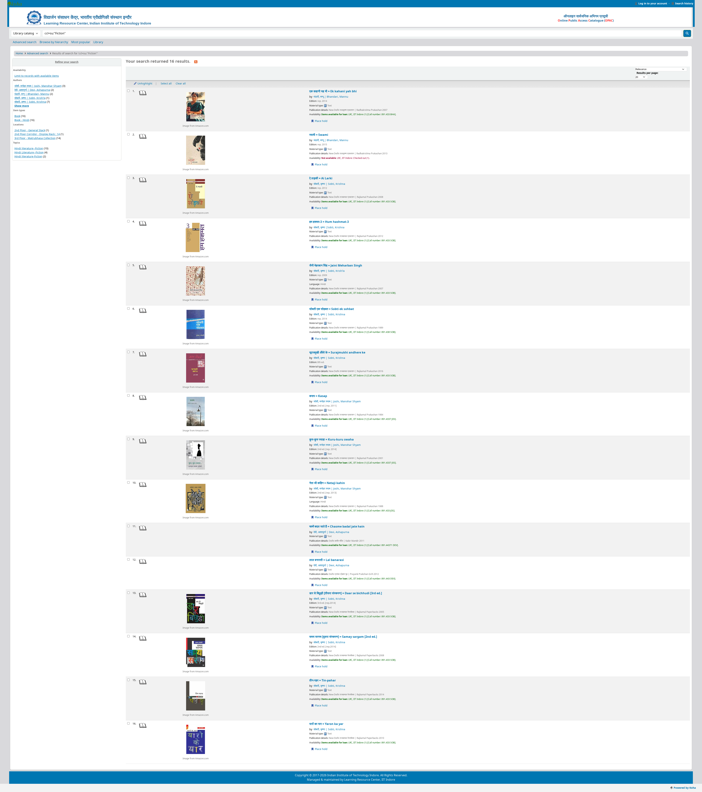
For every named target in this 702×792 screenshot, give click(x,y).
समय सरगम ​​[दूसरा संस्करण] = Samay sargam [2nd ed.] (343, 637)
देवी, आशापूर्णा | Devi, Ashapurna (32, 90)
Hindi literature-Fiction (28, 156)
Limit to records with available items (36, 76)
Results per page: (647, 73)
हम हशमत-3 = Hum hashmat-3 (329, 222)
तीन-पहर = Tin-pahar (322, 680)
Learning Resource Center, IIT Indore (16, 3)
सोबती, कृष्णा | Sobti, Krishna (30, 102)
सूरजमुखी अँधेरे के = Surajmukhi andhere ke (337, 352)
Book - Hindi (21, 120)
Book (17, 116)
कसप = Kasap (318, 396)
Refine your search (66, 62)
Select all (166, 84)
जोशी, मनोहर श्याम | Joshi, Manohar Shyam (38, 86)
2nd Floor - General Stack (29, 130)
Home (19, 53)
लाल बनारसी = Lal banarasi (326, 560)
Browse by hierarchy (54, 42)
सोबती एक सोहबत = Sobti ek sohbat (331, 309)
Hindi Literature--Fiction (29, 152)
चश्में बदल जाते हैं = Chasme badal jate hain (337, 526)
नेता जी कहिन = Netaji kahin (327, 483)
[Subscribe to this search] (195, 61)
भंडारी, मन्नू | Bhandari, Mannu (31, 94)
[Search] (687, 33)
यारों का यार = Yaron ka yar (326, 724)
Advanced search (24, 42)
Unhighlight (144, 84)
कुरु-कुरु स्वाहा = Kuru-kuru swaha (331, 439)
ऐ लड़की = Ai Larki (320, 178)
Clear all (181, 84)
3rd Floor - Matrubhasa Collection (35, 138)
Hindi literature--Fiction (28, 148)
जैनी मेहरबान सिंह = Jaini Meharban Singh (335, 265)
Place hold (320, 121)
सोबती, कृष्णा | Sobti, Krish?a (30, 98)
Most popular (80, 42)
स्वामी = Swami (318, 135)
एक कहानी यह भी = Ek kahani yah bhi (333, 91)
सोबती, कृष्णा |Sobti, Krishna (329, 227)
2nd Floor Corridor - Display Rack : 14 (37, 134)
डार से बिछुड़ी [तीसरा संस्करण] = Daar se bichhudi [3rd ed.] (345, 593)
